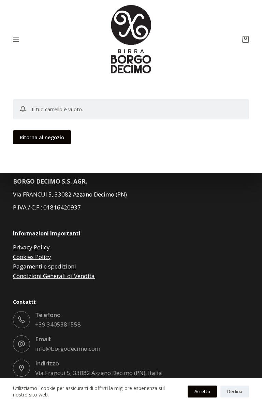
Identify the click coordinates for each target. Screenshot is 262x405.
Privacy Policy (31, 247)
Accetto (202, 391)
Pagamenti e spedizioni (44, 266)
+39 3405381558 (58, 324)
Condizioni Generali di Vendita (54, 276)
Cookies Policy (32, 257)
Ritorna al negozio (42, 137)
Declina (234, 391)
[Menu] (16, 39)
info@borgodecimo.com (67, 348)
